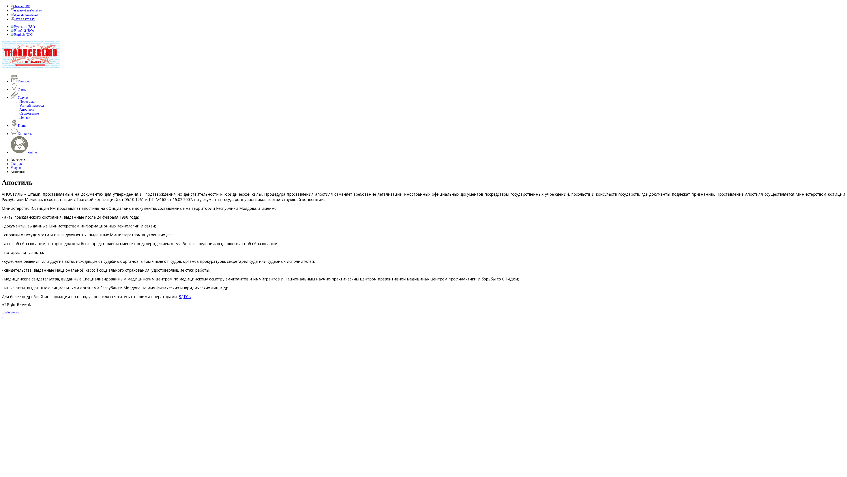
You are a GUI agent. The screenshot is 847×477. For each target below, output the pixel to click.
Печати (24, 117)
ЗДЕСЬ (185, 296)
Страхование (29, 113)
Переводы (27, 101)
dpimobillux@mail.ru (27, 15)
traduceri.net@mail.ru (28, 10)
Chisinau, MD (21, 6)
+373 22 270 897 (24, 19)
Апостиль (26, 109)
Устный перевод (31, 105)
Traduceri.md (11, 312)
